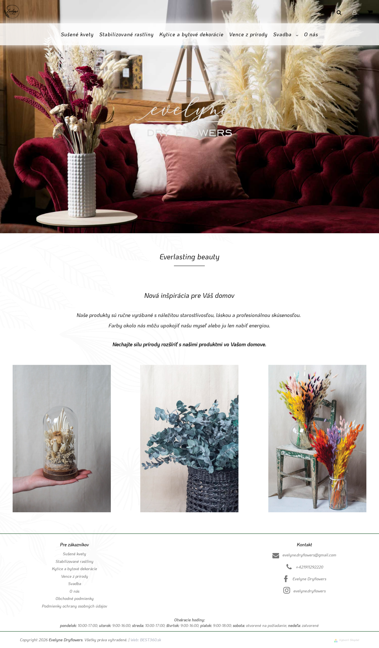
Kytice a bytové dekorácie (74, 568)
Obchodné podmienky (75, 598)
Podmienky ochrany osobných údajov (74, 606)
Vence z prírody (74, 576)
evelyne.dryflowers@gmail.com (309, 555)
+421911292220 (309, 567)
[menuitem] (77, 34)
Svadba (74, 583)
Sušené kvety (74, 553)
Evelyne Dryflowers (309, 578)
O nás (74, 591)
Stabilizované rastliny (74, 561)
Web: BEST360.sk (145, 639)
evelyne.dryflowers (309, 590)
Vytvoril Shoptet (349, 640)
